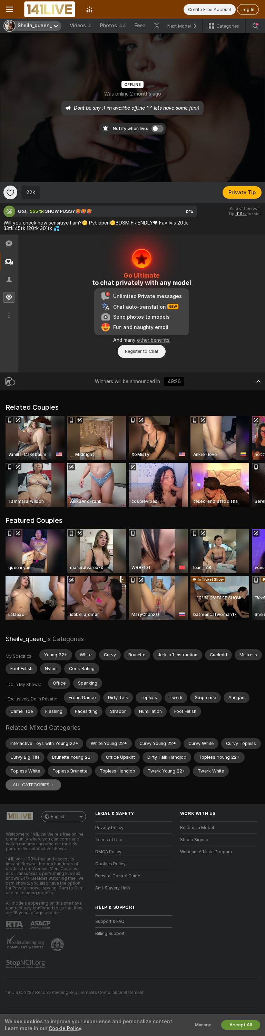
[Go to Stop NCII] (26, 964)
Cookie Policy (65, 1028)
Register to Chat (141, 351)
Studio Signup (194, 839)
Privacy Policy (109, 827)
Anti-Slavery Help (112, 888)
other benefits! (153, 340)
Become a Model (197, 827)
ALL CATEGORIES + (33, 784)
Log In (248, 9)
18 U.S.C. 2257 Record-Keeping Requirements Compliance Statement (75, 992)
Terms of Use (108, 839)
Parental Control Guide (117, 876)
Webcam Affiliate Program (206, 851)
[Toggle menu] (9, 9)
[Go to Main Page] (49, 9)
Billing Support (110, 933)
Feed (140, 25)
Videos (80, 25)
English (58, 816)
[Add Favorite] (10, 192)
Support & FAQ (110, 921)
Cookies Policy (110, 863)
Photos (113, 25)
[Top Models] (89, 9)
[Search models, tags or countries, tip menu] (255, 26)
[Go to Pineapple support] (58, 944)
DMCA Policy (108, 851)
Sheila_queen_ (26, 638)
